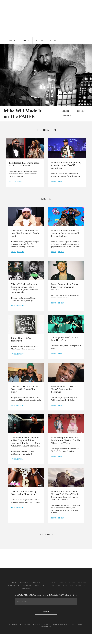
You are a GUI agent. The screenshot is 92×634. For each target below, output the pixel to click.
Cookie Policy (27, 585)
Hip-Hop (18, 181)
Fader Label (39, 585)
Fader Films (26, 588)
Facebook (62, 583)
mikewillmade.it (67, 115)
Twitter (53, 583)
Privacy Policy (13, 585)
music (11, 181)
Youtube (72, 583)
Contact (14, 583)
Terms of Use (36, 583)
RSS (85, 585)
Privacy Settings (53, 624)
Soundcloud (68, 585)
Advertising (24, 583)
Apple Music (55, 585)
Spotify (78, 585)
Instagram (82, 583)
